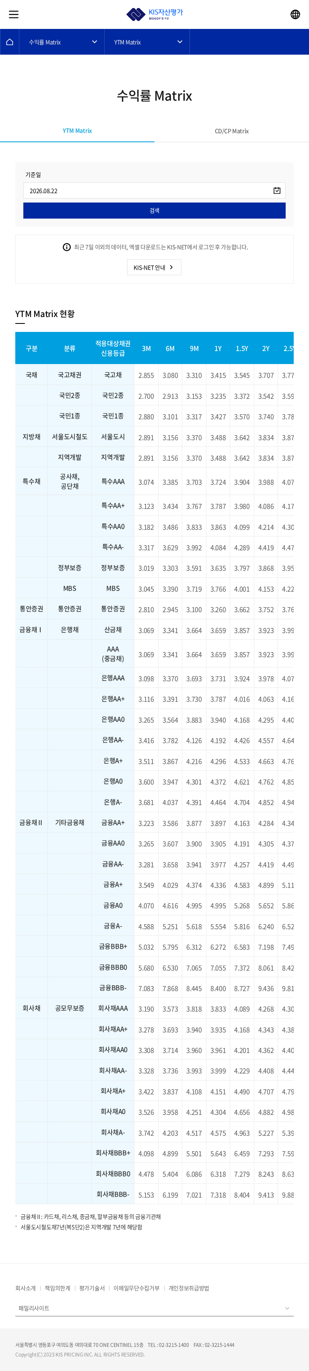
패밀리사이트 (34, 1308)
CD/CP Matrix (232, 131)
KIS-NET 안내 (149, 267)
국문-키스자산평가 (154, 14)
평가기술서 (92, 1288)
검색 (154, 210)
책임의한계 (57, 1288)
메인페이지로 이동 (9, 42)
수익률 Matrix (45, 42)
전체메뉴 (13, 14)
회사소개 (25, 1288)
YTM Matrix (127, 42)
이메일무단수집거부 (136, 1288)
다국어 (295, 14)
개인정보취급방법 (189, 1288)
